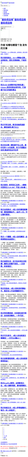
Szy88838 (8, 103)
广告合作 (10, 444)
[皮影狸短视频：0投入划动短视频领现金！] (12, 354)
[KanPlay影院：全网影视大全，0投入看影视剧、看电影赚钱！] (14, 379)
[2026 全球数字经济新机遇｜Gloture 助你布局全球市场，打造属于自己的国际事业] (14, 81)
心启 (5, 117)
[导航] (1, 1)
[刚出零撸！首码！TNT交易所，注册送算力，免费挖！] (14, 165)
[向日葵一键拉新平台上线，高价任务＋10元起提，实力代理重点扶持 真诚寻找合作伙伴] (14, 141)
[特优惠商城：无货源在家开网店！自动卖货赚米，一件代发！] (14, 309)
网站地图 (3, 444)
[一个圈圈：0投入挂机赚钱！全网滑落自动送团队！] (14, 233)
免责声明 (14, 444)
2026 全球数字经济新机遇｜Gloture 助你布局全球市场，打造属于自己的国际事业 (13, 87)
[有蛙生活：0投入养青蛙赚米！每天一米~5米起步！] (14, 404)
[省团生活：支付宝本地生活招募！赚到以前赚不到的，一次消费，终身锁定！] (14, 257)
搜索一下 (3, 28)
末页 (4, 437)
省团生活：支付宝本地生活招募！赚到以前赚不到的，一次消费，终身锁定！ (13, 263)
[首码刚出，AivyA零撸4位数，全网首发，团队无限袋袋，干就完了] (14, 54)
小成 (5, 138)
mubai (6, 161)
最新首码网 (6, 13)
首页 (4, 8)
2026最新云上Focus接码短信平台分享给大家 (13, 108)
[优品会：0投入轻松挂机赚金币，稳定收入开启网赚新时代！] (14, 284)
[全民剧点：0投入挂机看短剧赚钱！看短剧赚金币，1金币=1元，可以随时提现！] (14, 205)
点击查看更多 (4, 442)
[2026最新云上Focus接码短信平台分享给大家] (12, 106)
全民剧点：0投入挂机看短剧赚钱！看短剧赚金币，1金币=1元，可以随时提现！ (14, 212)
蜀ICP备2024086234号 (6, 451)
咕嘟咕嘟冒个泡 (14, 200)
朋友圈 (5, 12)
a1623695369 (11, 176)
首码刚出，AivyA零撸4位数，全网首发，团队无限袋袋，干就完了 (14, 60)
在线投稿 (5, 15)
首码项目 (5, 10)
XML (6, 444)
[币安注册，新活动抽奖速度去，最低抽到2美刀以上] (14, 121)
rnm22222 (8, 76)
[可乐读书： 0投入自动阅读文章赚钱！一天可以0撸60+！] (14, 332)
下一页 (5, 436)
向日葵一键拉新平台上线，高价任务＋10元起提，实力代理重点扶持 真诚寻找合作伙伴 (13, 147)
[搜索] (1, 4)
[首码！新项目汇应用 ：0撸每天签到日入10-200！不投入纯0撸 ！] (14, 181)
